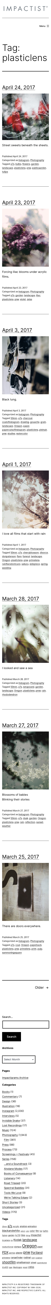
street (33, 1262)
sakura (25, 564)
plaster (19, 1253)
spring (44, 564)
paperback (36, 945)
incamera (6, 1240)
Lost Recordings (12, 1125)
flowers (26, 164)
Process (7, 1149)
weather (6, 826)
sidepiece (35, 564)
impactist (36, 1235)
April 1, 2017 (16, 464)
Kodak (17, 1240)
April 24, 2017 (18, 87)
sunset (39, 822)
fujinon (5, 1235)
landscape (7, 168)
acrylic (16, 1226)
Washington (17, 1267)
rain (44, 691)
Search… (7, 1016)
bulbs (18, 164)
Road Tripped (12, 1183)
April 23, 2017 (18, 202)
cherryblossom (31, 553)
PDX (5, 1252)
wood (25, 1267)
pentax (12, 1253)
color (32, 1230)
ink (12, 1240)
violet (23, 299)
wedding (6, 568)
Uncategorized (11, 1207)
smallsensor (23, 1262)
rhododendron (9, 695)
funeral (26, 556)
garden (35, 164)
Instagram (24, 160)
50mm (14, 418)
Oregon (18, 426)
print (33, 949)
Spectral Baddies (14, 1187)
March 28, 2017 (20, 599)
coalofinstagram (10, 422)
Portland (37, 1252)
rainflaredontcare (11, 564)
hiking (28, 1235)
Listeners (9, 1178)
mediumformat (7, 1247)
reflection (30, 822)
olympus (17, 1246)
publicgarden (39, 168)
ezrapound (28, 687)
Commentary (10, 1096)
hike (23, 1235)
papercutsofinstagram (14, 430)
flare (19, 556)
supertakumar (42, 1263)
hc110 (17, 1235)
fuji (41, 1231)
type (10, 1267)
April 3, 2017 (17, 330)
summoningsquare (12, 953)
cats (27, 1231)
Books (6, 1091)
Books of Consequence (18, 1173)
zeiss (29, 299)
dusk (25, 818)
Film (6, 1139)
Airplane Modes (13, 1168)
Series (5, 1159)
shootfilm (9, 1262)
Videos (6, 1211)
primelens (34, 560)
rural (33, 1258)
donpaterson (9, 556)
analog (23, 1226)
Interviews (8, 1115)
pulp (40, 949)
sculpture (38, 1258)
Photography (37, 160)
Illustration (8, 1106)
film (37, 1231)
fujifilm (45, 1231)
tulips (5, 172)
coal (17, 945)
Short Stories (10, 1202)
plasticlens (20, 168)
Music (5, 1130)
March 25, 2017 (20, 857)
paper (26, 426)
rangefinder (17, 1257)
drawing (25, 422)
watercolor (22, 434)
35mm (4, 1226)
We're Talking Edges (16, 1197)
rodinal (27, 1257)
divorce (44, 553)
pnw (29, 168)
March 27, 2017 (20, 725)
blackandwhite (11, 1230)
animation (32, 1226)
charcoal (27, 418)
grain (43, 422)
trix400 (5, 1267)
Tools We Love (12, 1192)
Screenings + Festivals (15, 1154)
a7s (12, 164)
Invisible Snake (11, 1120)
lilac (38, 295)
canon (23, 1231)
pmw (38, 691)
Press (5, 1144)
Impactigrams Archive (15, 1077)
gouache (34, 422)
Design (6, 1101)
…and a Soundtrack (15, 1163)
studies (11, 434)
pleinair (43, 430)
